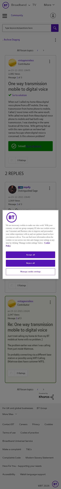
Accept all (30, 255)
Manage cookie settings (30, 272)
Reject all (30, 263)
